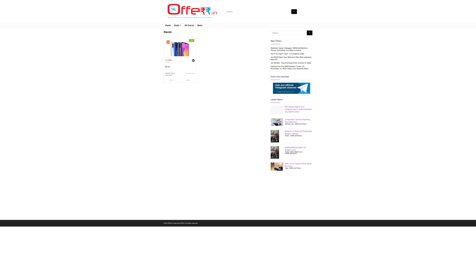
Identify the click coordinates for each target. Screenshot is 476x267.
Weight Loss (298, 152)
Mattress (288, 124)
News (199, 25)
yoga (286, 168)
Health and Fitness (301, 124)
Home (168, 25)
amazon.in (169, 75)
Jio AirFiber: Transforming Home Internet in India (291, 63)
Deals (176, 25)
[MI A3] (179, 48)
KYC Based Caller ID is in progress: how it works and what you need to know (298, 109)
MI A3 (167, 67)
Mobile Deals (170, 73)
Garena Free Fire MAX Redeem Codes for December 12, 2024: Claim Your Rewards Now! (289, 67)
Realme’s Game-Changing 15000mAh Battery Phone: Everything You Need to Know (289, 49)
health (292, 152)
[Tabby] (193, 61)
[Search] (294, 11)
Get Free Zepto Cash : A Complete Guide (287, 54)
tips (292, 124)
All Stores (189, 25)
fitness (287, 136)
